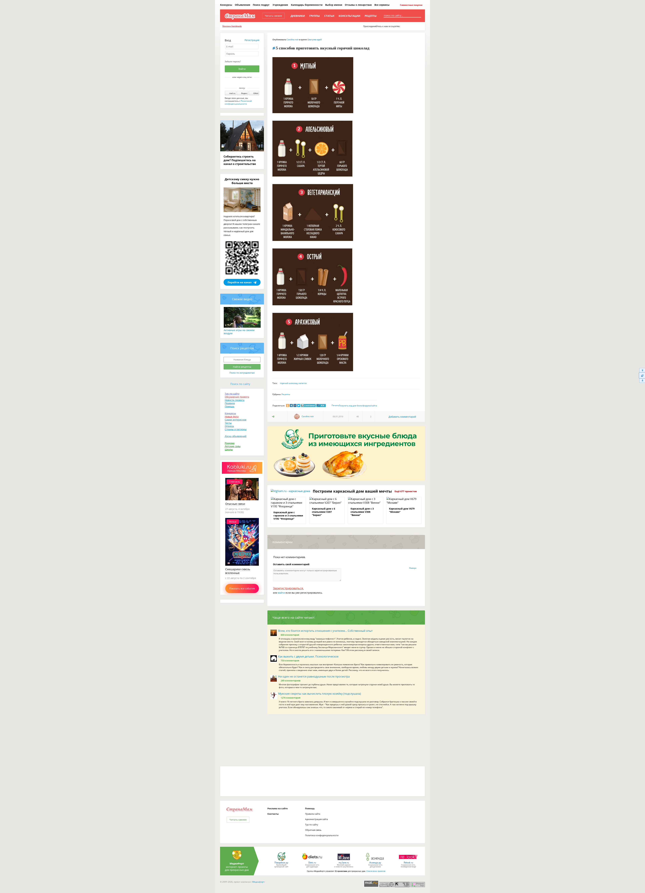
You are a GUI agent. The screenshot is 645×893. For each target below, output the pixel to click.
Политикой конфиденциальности (238, 102)
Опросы (229, 426)
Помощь (229, 406)
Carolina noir (292, 39)
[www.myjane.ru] (344, 860)
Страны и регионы (236, 429)
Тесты (228, 422)
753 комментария (290, 660)
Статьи (329, 15)
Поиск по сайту (240, 384)
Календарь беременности (306, 4)
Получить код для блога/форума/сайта (358, 405)
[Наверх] (642, 370)
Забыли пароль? (233, 61)
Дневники (298, 15)
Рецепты (371, 15)
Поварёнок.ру (281, 862)
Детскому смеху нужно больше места (242, 181)
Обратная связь (313, 829)
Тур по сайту (232, 393)
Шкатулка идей (314, 39)
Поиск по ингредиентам (242, 372)
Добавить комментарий (402, 416)
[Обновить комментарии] (642, 375)
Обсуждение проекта (237, 396)
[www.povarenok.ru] (281, 860)
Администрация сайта (316, 819)
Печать (335, 405)
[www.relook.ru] (408, 860)
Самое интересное (235, 419)
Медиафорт (258, 881)
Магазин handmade (232, 26)
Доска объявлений (235, 436)
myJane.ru (344, 862)
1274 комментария (290, 697)
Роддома (229, 443)
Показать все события (242, 588)
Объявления (242, 4)
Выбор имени (333, 4)
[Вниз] (642, 381)
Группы (314, 15)
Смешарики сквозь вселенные (237, 571)
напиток (302, 383)
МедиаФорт (237, 863)
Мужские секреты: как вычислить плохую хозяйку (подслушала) (319, 693)
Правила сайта (312, 813)
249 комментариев (290, 680)
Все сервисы (382, 4)
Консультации (349, 15)
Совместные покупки (410, 5)
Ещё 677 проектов (406, 491)
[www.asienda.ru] (375, 860)
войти (281, 592)
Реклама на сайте (277, 808)
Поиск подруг (261, 4)
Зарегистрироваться (288, 588)
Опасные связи (235, 504)
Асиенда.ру (375, 862)
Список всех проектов (375, 871)
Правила (230, 403)
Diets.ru (312, 862)
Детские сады (233, 446)
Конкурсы (226, 4)
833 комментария (290, 634)
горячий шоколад (288, 383)
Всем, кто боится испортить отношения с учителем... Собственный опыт (325, 631)
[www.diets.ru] (312, 860)
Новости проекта (234, 400)
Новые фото (232, 416)
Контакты (273, 813)
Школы (229, 449)
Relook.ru (408, 862)
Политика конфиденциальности (321, 835)
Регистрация (252, 40)
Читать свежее (273, 15)
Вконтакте (240, 83)
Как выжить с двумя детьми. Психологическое (308, 656)
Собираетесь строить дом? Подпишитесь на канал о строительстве (240, 160)
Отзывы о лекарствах (358, 4)
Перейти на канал (240, 282)
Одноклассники (244, 83)
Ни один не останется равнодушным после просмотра (314, 676)
